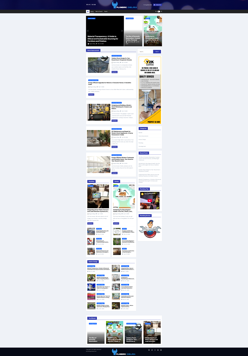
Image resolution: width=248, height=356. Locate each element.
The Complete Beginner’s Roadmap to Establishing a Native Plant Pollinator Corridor (128, 242)
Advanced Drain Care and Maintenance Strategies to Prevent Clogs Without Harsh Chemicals (102, 252)
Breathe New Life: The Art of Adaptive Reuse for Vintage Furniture (103, 297)
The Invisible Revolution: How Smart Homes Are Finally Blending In (127, 288)
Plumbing (91, 185)
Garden (147, 18)
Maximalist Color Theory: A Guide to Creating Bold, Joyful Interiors (103, 288)
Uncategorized (91, 18)
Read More (114, 72)
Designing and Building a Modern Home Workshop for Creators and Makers (122, 106)
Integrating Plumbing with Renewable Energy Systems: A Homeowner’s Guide (102, 232)
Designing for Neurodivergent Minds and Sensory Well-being (127, 279)
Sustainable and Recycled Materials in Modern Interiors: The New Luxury (127, 297)
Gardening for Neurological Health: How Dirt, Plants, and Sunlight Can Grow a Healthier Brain (152, 40)
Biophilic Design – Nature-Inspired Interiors (127, 306)
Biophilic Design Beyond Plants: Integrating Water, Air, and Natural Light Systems (103, 279)
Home (92, 11)
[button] (161, 11)
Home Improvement (116, 55)
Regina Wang (93, 43)
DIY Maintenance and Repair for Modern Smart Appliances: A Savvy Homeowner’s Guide (122, 133)
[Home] (88, 11)
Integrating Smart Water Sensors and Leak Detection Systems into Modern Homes (98, 211)
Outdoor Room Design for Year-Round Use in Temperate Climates (133, 340)
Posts (105, 11)
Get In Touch (99, 11)
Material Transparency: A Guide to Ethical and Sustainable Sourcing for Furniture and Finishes (98, 269)
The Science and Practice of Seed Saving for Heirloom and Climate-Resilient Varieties (128, 252)
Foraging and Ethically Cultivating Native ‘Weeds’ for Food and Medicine (128, 232)
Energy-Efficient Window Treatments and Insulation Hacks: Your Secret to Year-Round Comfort (123, 159)
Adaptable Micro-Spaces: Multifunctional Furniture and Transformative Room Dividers (128, 270)
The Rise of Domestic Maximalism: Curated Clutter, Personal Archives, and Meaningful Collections (104, 38)
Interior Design (91, 266)
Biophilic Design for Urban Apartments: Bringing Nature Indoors (103, 307)
